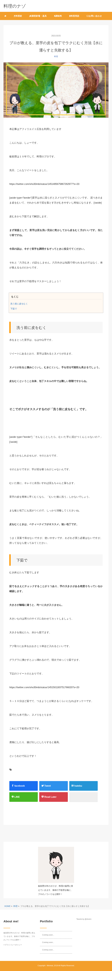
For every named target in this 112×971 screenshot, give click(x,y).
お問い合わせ (95, 16)
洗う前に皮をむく (19, 303)
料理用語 (75, 16)
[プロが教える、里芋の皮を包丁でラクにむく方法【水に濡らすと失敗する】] (56, 91)
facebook (19, 786)
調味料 (58, 16)
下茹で (13, 308)
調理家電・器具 (39, 16)
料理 (56, 56)
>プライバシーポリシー (13, 945)
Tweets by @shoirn (83, 919)
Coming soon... (48, 935)
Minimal (50, 966)
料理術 (18, 16)
